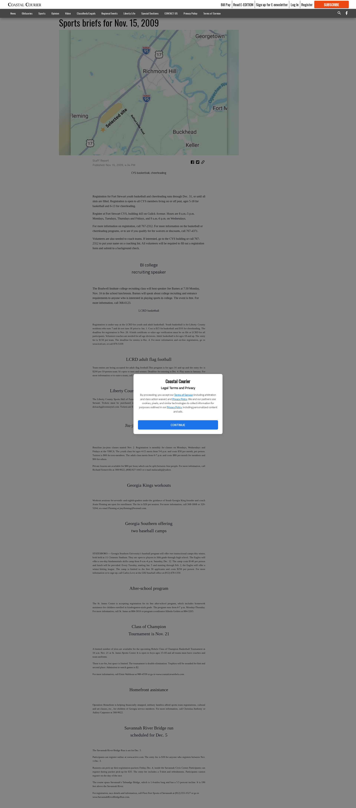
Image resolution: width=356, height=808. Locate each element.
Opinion (55, 13)
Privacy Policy (179, 399)
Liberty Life (129, 13)
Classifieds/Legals (86, 13)
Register (307, 4)
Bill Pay (225, 4)
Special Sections (150, 13)
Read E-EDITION (243, 4)
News (13, 13)
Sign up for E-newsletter (272, 4)
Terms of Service (183, 395)
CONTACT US (171, 13)
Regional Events (109, 13)
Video (68, 13)
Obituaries (27, 13)
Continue (178, 425)
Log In (295, 4)
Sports (41, 13)
